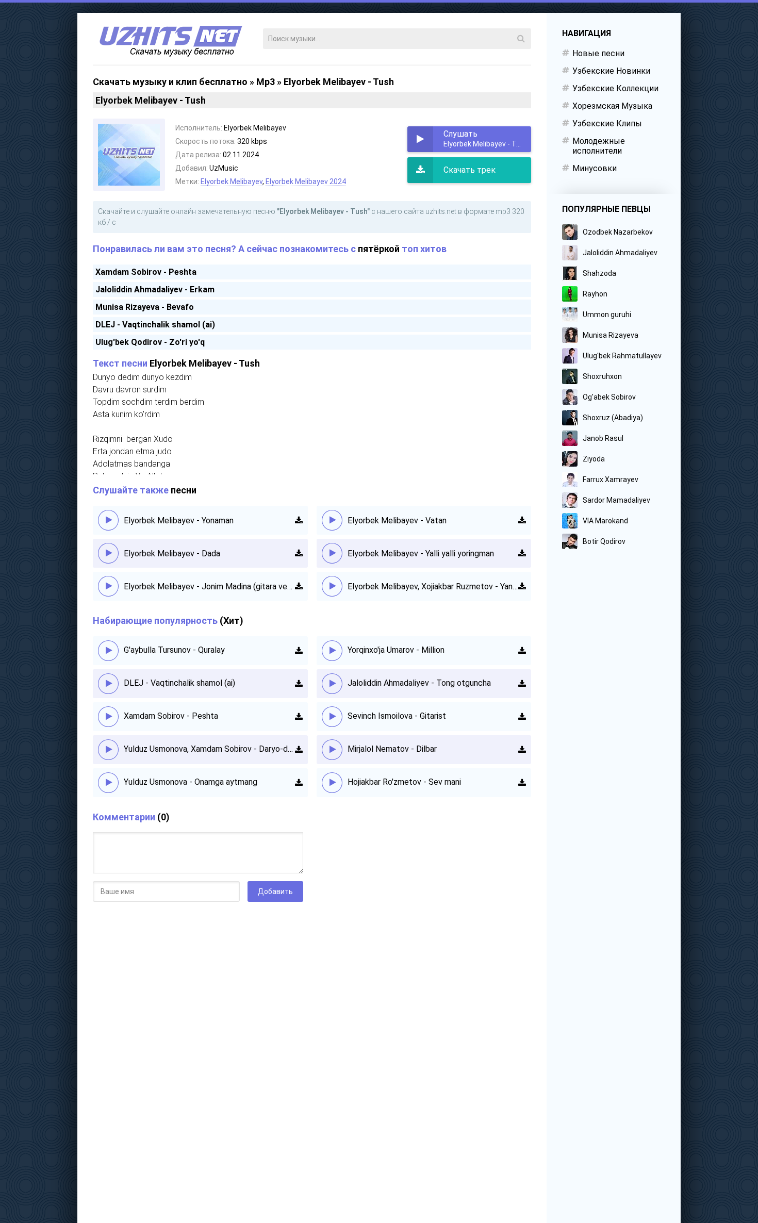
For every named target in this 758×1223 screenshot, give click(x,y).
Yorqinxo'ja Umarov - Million (396, 650)
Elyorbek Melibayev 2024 (306, 181)
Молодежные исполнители (598, 146)
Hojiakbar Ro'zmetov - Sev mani (404, 782)
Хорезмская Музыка (612, 106)
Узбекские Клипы (607, 123)
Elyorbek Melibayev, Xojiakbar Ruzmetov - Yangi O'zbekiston (433, 586)
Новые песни (598, 53)
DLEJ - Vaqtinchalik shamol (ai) (155, 324)
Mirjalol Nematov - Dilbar (392, 749)
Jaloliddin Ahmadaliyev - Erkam (155, 289)
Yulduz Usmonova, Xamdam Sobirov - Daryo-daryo (209, 749)
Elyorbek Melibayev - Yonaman (179, 520)
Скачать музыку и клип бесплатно (170, 81)
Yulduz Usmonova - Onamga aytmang (190, 782)
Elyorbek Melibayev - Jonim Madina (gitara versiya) (209, 586)
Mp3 (265, 81)
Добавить (275, 891)
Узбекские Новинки (611, 71)
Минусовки (594, 168)
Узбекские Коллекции (615, 88)
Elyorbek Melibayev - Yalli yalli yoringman (421, 553)
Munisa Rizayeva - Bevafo (144, 307)
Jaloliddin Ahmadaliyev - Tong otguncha (419, 683)
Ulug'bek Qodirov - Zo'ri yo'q (150, 342)
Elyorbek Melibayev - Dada (172, 553)
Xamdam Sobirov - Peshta (145, 272)
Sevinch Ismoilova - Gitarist (397, 716)
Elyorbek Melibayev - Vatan (397, 520)
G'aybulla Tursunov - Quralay (174, 650)
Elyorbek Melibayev (231, 181)
